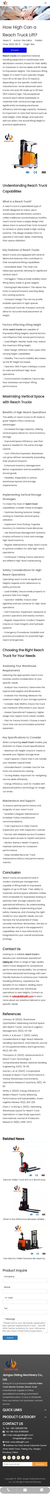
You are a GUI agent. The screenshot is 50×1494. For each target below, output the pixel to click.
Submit (10, 1337)
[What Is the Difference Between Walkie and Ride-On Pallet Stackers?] (25, 1200)
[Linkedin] (9, 1457)
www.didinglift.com (20, 1442)
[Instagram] (18, 1457)
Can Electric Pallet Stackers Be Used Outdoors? (25, 1258)
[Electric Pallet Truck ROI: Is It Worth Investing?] (25, 1160)
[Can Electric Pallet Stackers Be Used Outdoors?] (25, 1239)
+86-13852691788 (18, 1428)
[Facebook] (4, 1457)
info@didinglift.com (22, 1438)
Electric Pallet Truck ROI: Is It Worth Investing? (25, 1179)
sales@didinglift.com (23, 1435)
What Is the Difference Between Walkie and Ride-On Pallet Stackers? (25, 1219)
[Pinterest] (23, 1457)
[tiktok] (27, 1457)
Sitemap (37, 1482)
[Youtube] (13, 1457)
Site (32, 44)
